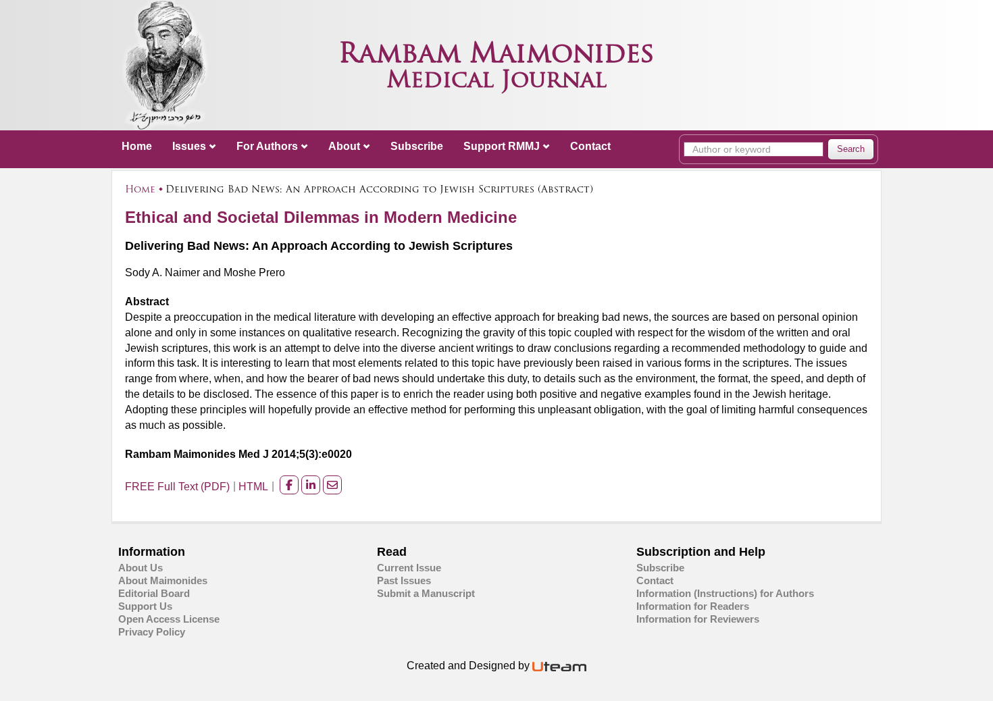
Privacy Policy (151, 632)
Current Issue (409, 567)
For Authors (267, 146)
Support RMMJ (501, 146)
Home (137, 146)
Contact (590, 146)
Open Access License (169, 619)
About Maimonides (162, 580)
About (344, 146)
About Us (140, 567)
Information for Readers (692, 606)
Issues (189, 146)
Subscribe (416, 146)
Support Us (145, 606)
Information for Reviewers (697, 619)
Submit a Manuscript (426, 593)
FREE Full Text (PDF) (177, 486)
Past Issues (404, 580)
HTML (253, 486)
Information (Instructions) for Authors (725, 593)
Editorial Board (154, 593)
